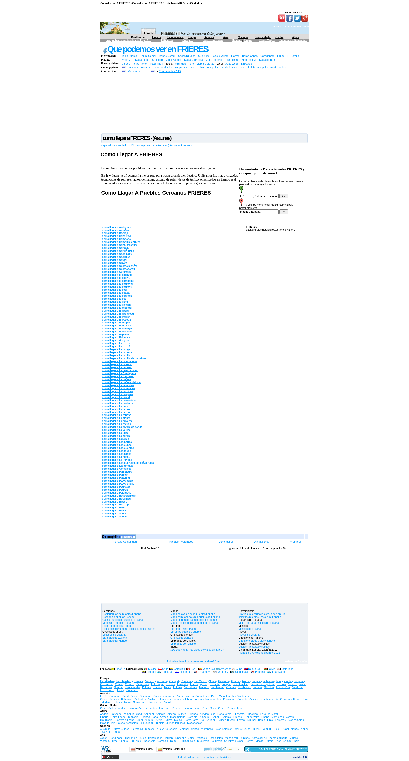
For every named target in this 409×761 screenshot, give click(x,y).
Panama (260, 671)
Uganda (145, 717)
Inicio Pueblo (129, 56)
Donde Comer (148, 56)
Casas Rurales (186, 56)
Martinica (107, 702)
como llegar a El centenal (117, 295)
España (156, 37)
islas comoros (296, 720)
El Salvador (279, 671)
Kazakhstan (107, 681)
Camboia (162, 740)
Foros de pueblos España (117, 625)
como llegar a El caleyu (116, 277)
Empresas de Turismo (183, 643)
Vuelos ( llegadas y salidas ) (255, 646)
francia (194, 684)
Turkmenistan (187, 740)
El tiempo (167, 40)
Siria (205, 708)
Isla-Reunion (208, 720)
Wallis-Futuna (243, 729)
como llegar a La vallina (116, 430)
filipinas (245, 737)
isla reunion (147, 723)
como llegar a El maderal (117, 307)
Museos (237, 40)
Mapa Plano (142, 59)
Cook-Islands (291, 729)
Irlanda (288, 681)
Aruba (180, 696)
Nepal (173, 740)
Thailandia (131, 737)
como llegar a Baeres (115, 233)
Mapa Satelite (173, 59)
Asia (225, 37)
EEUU (103, 696)
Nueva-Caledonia (167, 729)
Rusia (167, 687)
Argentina (226, 668)
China (191, 737)
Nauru (304, 729)
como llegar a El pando (116, 316)
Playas (248, 40)
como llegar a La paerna (116, 409)
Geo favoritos (220, 56)
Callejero (187, 40)
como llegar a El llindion (116, 304)
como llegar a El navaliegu (118, 313)
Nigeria (149, 720)
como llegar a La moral (116, 397)
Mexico (152, 668)
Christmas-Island (234, 740)
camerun (129, 714)
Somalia (161, 714)
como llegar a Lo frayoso (117, 459)
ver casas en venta (139, 67)
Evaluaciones (261, 541)
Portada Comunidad (125, 541)
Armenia (231, 687)
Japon (103, 737)
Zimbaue (204, 717)
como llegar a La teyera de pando (122, 427)
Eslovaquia (157, 684)
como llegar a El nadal (115, 310)
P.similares (179, 63)
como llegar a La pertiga (116, 412)
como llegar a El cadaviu (117, 274)
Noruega (162, 681)
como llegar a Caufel (114, 259)
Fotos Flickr (157, 63)
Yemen (164, 717)
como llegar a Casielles (116, 257)
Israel (197, 708)
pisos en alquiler (208, 67)
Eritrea (241, 720)
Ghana (265, 717)
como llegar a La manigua (117, 391)
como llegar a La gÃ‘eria (116, 379)
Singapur (180, 737)
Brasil (125, 696)
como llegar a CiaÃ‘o (114, 262)
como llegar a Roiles (114, 510)
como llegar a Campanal (116, 239)
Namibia (192, 717)
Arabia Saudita (117, 708)
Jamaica (114, 699)
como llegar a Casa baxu (117, 254)
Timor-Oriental (120, 740)
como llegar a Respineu (116, 498)
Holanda (215, 684)
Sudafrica (252, 714)
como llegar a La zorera (116, 436)
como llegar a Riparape (116, 504)
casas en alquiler (162, 67)
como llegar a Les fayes (116, 450)
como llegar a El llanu (115, 301)
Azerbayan (244, 687)
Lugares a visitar (213, 40)
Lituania (138, 681)
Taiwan (168, 737)
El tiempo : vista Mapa (183, 628)
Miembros (295, 541)
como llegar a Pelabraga (116, 492)
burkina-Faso (207, 714)
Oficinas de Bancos (181, 637)
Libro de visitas (205, 63)
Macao (260, 740)
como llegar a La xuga (115, 433)
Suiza (212, 681)
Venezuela (209, 668)
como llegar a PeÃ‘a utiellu (118, 483)
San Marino (200, 681)
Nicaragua (186, 671)
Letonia (177, 687)
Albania (235, 681)
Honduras (167, 671)
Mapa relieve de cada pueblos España (192, 613)
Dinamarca (142, 684)
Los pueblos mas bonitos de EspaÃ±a (128, 40)
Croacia (129, 684)
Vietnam (105, 740)
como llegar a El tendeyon (117, 328)
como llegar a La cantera (117, 352)
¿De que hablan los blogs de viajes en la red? (197, 649)
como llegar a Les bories (117, 441)
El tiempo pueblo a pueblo (185, 631)
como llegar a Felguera (116, 337)
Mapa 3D (127, 59)
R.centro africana (124, 720)
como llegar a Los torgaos (118, 465)
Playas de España (249, 634)
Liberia (104, 717)
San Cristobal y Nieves (288, 699)
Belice (134, 696)
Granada (242, 699)
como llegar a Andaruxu (116, 227)
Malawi (178, 720)
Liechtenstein (123, 681)
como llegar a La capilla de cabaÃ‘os (124, 358)
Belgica (256, 681)
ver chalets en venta (232, 67)
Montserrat (155, 702)
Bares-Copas (250, 56)
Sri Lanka (136, 740)
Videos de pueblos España (118, 622)
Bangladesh (155, 737)
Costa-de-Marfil (269, 714)
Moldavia (297, 687)
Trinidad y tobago (183, 699)
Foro (191, 63)
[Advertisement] (204, 103)
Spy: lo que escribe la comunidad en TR (262, 613)
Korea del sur (259, 737)
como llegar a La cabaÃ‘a (117, 346)
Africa (295, 37)
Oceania (243, 37)
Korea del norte (278, 737)
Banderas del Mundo (114, 640)
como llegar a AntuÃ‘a (115, 230)
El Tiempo (293, 56)
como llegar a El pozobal (116, 319)
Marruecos (277, 717)
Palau (277, 729)
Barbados (140, 699)
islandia (257, 687)
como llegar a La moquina (117, 394)
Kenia (159, 720)
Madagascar (194, 723)
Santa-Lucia (140, 702)
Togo (155, 717)
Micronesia (207, 729)
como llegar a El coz (114, 298)
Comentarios (226, 541)
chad (139, 714)
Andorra (292, 684)
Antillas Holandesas (159, 699)
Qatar (103, 708)
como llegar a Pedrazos (116, 486)
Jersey (120, 690)
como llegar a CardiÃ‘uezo (118, 251)
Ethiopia (238, 717)
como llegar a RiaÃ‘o (114, 501)
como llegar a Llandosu (116, 456)
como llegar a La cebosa (117, 367)
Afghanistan (232, 737)
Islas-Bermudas (226, 699)
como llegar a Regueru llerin (119, 495)
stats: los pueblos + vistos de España (260, 616)
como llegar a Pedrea (115, 489)
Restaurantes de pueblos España (121, 613)
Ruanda (193, 714)
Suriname (145, 696)
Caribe (279, 37)
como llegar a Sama (114, 513)
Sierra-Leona (118, 717)
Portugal (174, 681)
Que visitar (204, 56)
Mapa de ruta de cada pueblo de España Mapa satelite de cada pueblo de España (194, 621)
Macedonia (190, 687)
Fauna (281, 56)
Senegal (149, 714)
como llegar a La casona (117, 364)
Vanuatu (267, 729)
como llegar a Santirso (115, 516)
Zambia (290, 717)
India (297, 740)
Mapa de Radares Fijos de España (259, 622)
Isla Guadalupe (241, 696)
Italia (278, 681)
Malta (302, 684)
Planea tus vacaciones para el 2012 (259, 652)
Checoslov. (106, 684)
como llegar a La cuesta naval (120, 370)
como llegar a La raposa (116, 415)
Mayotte (104, 723)
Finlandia (182, 684)
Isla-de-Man (283, 687)
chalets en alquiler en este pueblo (266, 67)
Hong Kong (116, 737)
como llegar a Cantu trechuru (119, 245)
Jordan (153, 708)
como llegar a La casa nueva (119, 361)
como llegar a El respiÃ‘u (117, 322)
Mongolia (202, 737)
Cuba (239, 668)
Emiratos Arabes (137, 708)
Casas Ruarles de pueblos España (122, 619)
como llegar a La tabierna (117, 421)
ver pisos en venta (185, 67)
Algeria (171, 714)
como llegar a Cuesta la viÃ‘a (119, 265)
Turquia (157, 687)
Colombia (179, 668)
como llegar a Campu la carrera (121, 242)
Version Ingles (144, 749)
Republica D (255, 668)
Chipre (119, 684)
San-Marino (217, 687)
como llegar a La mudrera (117, 403)
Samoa (287, 740)
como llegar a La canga (116, 349)
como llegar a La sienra (116, 418)
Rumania (186, 681)
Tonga (117, 732)
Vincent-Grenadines (197, 696)
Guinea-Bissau (226, 720)
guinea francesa (175, 723)
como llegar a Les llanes (116, 453)
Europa (192, 37)
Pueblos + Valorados (181, 541)
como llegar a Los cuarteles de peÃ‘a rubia (128, 462)
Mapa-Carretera (193, 59)
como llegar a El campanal (118, 280)
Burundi (251, 720)
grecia (203, 684)
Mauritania (106, 720)
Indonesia (149, 740)
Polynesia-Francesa (143, 729)
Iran (161, 708)
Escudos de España (114, 634)
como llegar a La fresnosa (118, 376)
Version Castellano (174, 749)
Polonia (146, 687)
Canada (114, 696)
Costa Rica (287, 668)
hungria (226, 684)
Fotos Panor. (140, 63)
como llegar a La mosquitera (119, 400)
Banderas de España (114, 637)
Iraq (168, 708)
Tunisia (160, 723)
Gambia (226, 717)
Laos (278, 740)
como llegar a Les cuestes (118, 447)
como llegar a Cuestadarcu (118, 268)
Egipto (168, 720)
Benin (261, 720)
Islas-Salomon (224, 729)
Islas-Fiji (106, 732)
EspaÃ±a (120, 668)
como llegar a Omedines (116, 468)
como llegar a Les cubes (117, 444)
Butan (142, 737)
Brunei (231, 708)
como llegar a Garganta (116, 340)
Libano (188, 708)
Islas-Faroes (107, 690)
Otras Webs (231, 63)
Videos (126, 63)
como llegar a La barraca (117, 343)
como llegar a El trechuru (117, 331)
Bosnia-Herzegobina (263, 684)
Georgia (118, 687)
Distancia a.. (232, 59)
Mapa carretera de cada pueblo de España (195, 616)
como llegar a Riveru (114, 507)
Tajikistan (216, 740)
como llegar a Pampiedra (117, 471)
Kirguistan (203, 740)
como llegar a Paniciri (115, 474)
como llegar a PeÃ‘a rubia (117, 480)
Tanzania (133, 717)
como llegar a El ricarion (116, 325)
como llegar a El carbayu (117, 286)
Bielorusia (106, 687)
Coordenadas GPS (170, 71)
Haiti (306, 699)
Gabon (216, 717)
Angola (104, 714)
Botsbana (116, 714)
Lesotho (240, 714)
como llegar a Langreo (115, 439)
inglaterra (268, 681)
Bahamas (126, 699)
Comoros (280, 720)
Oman (221, 708)
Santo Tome (192, 720)
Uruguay (223, 671)
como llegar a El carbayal (117, 283)
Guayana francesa (164, 696)
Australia (105, 729)
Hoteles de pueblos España (118, 616)
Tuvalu (257, 729)
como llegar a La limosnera (118, 388)
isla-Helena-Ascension (124, 723)
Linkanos (246, 63)
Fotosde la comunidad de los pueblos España (129, 628)
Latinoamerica (175, 37)
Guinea (182, 714)
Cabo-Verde (224, 714)
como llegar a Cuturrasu (116, 271)
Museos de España (250, 628)
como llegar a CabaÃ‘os (116, 236)
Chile (165, 668)
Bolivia (271, 668)
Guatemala (241, 671)
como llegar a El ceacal (116, 292)
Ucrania (281, 684)
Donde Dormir (167, 56)
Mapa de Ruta (267, 59)
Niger (140, 720)
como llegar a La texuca (116, 424)
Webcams (134, 71)
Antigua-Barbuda (205, 699)
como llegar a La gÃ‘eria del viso (121, 382)
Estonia (170, 684)
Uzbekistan (216, 737)
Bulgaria (299, 681)
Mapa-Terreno (214, 59)
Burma (249, 740)
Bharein (176, 708)
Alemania (223, 681)
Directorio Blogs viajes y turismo (257, 640)
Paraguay (204, 671)
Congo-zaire (252, 717)
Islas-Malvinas (122, 702)
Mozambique (177, 717)
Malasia (294, 737)
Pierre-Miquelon (220, 696)
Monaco (149, 681)
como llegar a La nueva (116, 406)
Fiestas (235, 56)
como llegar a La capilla (116, 355)
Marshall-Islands (189, 729)
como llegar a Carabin (115, 248)
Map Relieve (249, 59)
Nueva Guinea (120, 729)
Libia (270, 720)
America (209, 37)
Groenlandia (132, 687)
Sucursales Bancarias (293, 40)
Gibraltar (269, 687)
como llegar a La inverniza (118, 385)
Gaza (213, 708)
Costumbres (267, 56)
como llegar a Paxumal (116, 477)
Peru (193, 668)
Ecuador (151, 671)
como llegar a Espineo (115, 334)
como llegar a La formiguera (119, 373)
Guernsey (132, 690)
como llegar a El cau (114, 289)
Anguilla (168, 702)
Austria (246, 681)
